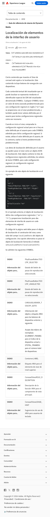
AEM (23, 19)
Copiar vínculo (22, 47)
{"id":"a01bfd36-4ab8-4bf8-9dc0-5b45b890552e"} (27, 53)
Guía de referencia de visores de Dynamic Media (24, 25)
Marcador (11, 47)
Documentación (12, 19)
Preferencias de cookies (13, 503)
